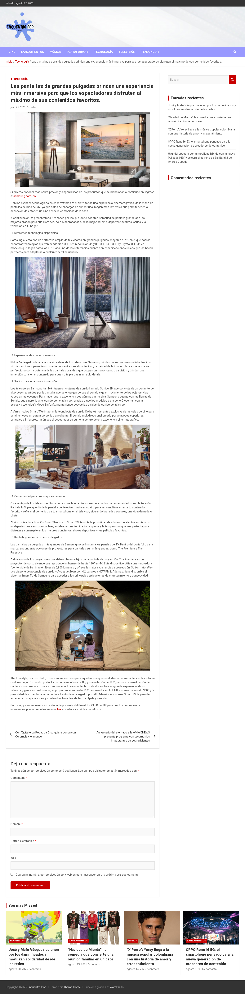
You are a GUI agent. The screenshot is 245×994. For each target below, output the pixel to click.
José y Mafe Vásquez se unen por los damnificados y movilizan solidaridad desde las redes (34, 956)
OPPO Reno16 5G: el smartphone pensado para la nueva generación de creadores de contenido (210, 956)
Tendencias (150, 52)
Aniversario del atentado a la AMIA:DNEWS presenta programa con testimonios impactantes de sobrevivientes (123, 736)
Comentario (19, 778)
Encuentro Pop (37, 987)
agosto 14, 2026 (136, 969)
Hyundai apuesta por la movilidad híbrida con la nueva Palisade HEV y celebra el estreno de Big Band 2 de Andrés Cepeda (201, 157)
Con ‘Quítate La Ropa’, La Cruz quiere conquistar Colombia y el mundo (45, 734)
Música (55, 52)
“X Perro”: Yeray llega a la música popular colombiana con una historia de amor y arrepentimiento (150, 956)
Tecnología (103, 52)
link (59, 709)
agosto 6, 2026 (195, 969)
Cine (12, 52)
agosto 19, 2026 (77, 964)
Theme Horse (72, 987)
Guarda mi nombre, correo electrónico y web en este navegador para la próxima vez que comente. (77, 874)
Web (13, 858)
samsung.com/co (24, 196)
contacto (34, 107)
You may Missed (22, 905)
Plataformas (77, 52)
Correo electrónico (23, 841)
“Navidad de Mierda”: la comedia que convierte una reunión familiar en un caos (91, 954)
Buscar (232, 79)
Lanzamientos (32, 52)
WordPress (117, 987)
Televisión (127, 52)
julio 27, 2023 (18, 107)
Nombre (17, 824)
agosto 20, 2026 (18, 969)
